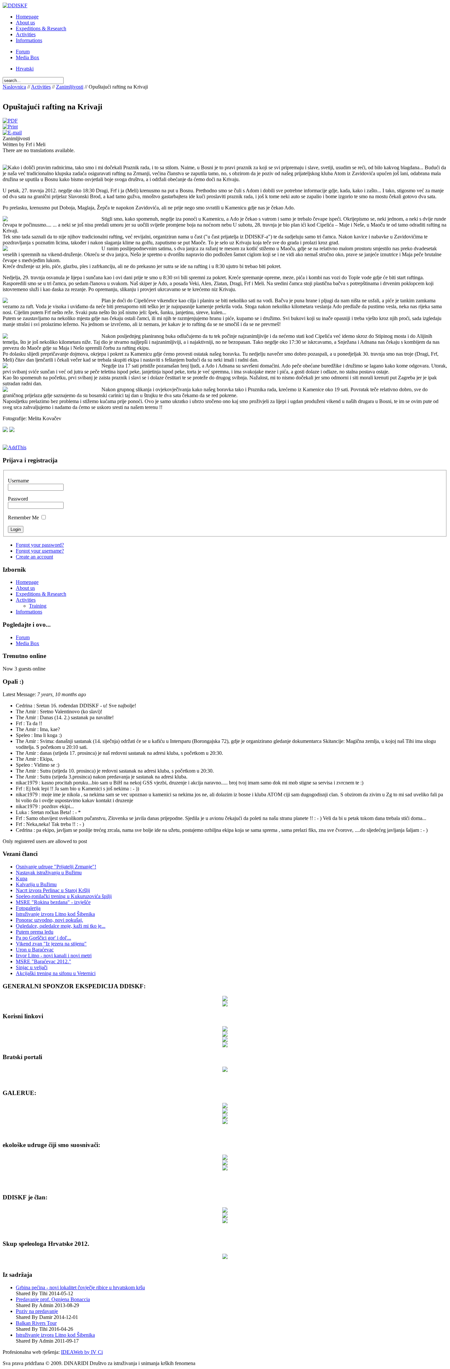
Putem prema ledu (34, 932)
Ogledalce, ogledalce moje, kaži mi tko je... (60, 926)
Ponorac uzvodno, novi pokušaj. (49, 920)
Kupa (21, 878)
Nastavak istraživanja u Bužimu (49, 872)
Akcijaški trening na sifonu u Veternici (56, 973)
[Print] (10, 126)
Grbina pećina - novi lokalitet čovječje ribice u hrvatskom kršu (80, 1287)
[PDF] (10, 120)
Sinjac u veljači (31, 967)
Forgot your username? (40, 551)
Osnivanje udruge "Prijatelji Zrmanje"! (56, 866)
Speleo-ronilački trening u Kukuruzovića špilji (64, 896)
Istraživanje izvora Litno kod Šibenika (55, 914)
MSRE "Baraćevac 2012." (43, 961)
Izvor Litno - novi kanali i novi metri (54, 955)
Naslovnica (14, 87)
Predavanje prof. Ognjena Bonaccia (53, 1299)
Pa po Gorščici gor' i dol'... (43, 938)
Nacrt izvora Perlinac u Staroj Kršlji (53, 890)
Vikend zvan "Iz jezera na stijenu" (51, 943)
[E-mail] (12, 132)
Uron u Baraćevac (35, 949)
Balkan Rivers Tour (36, 1323)
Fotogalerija (28, 908)
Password (18, 499)
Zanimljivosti (69, 87)
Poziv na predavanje (37, 1311)
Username (18, 480)
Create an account (34, 557)
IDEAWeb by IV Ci (82, 1352)
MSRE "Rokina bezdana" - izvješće (53, 902)
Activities (41, 87)
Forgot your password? (40, 545)
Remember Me (23, 517)
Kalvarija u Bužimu (36, 884)
